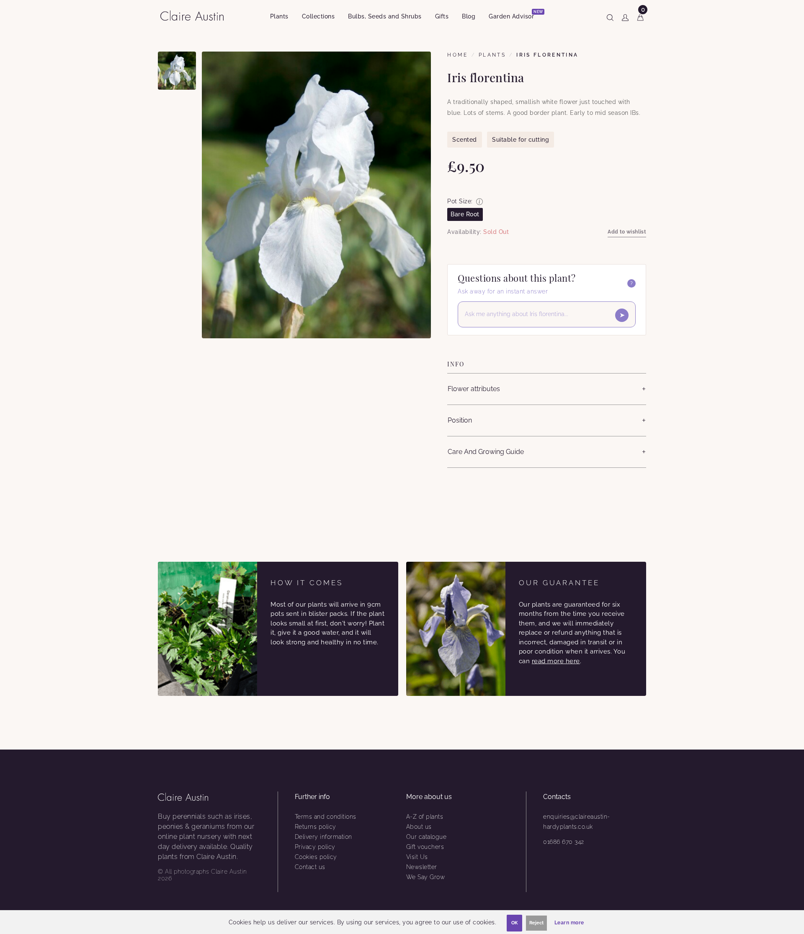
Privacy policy (315, 846)
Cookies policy (316, 857)
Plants (279, 16)
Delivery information (323, 836)
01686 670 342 (563, 841)
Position (460, 420)
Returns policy (315, 826)
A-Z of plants (424, 816)
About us (419, 826)
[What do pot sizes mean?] (479, 201)
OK (514, 923)
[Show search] (610, 16)
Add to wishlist (627, 232)
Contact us (310, 867)
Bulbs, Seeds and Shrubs (385, 16)
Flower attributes (474, 389)
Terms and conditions (325, 816)
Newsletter (421, 867)
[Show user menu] (625, 16)
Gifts (442, 16)
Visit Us (417, 857)
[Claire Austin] (195, 15)
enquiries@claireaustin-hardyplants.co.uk (576, 821)
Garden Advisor (515, 15)
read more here (556, 661)
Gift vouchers (425, 846)
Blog (468, 16)
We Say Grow (425, 877)
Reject (536, 923)
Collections (318, 16)
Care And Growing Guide (486, 452)
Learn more (569, 923)
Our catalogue (426, 836)
